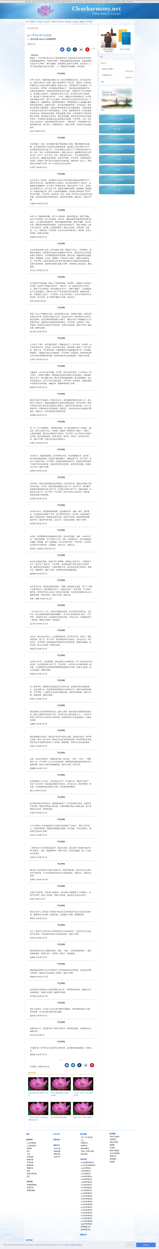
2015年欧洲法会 (86, 1179)
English (34, 1)
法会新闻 (30, 1157)
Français (45, 1)
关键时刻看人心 (107, 75)
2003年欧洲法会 (86, 1213)
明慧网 (112, 1145)
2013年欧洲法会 (86, 1185)
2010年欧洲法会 (86, 1193)
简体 (30, 1)
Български (52, 1)
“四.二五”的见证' (87, 1137)
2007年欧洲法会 (86, 1201)
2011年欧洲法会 (86, 1190)
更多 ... (103, 82)
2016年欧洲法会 (86, 1176)
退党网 (112, 1162)
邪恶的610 (84, 1143)
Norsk (96, 1)
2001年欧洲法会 (86, 1218)
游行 (28, 1151)
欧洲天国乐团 (32, 1173)
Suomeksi (69, 1)
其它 (28, 1176)
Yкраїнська (130, 1)
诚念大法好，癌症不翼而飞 (83, 1117)
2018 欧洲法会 (86, 1171)
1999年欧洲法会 (86, 1224)
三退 (28, 1154)
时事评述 (84, 1146)
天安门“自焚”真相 (87, 1151)
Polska (101, 1)
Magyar (81, 1)
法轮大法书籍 (125, 49)
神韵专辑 (57, 1154)
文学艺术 (57, 1157)
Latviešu (91, 1)
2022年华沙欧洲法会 (88, 1165)
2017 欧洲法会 (86, 1173)
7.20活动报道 (31, 1143)
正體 (26, 1)
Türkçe (124, 1)
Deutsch (39, 1)
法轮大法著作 (114, 1136)
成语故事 (57, 1151)
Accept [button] (146, 1245)
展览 (28, 1171)
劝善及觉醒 (31, 1190)
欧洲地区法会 (86, 1227)
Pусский (112, 1)
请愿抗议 (30, 1168)
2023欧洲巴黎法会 (87, 1162)
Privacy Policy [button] (76, 1245)
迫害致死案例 (32, 1185)
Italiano (86, 1)
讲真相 (29, 1148)
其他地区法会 (86, 1229)
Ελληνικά (75, 1)
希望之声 (113, 1156)
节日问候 (30, 1162)
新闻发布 (30, 1160)
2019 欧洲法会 (86, 1168)
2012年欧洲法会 (86, 1187)
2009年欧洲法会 (87, 1196)
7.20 (82, 1140)
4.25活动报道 (31, 1146)
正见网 (112, 1148)
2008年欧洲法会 (86, 1199)
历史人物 (57, 1148)
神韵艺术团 (114, 1142)
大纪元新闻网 (114, 1153)
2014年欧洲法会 (86, 1182)
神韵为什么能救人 (108, 69)
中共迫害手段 (32, 28)
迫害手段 (30, 1187)
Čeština (58, 1)
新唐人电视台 (114, 1150)
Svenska (118, 1)
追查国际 (113, 1159)
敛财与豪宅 (85, 1148)
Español (63, 1)
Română (106, 1)
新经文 (103, 63)
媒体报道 (30, 1165)
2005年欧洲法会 (86, 1207)
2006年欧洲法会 (87, 1204)
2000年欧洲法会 (87, 1221)
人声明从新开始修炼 (59, 1117)
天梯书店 (113, 1139)
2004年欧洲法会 (86, 1210)
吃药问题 (84, 1154)
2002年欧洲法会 (86, 1215)
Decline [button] (131, 1245)
